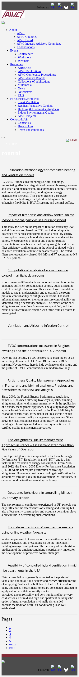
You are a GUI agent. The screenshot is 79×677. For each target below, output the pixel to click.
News (21, 88)
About (13, 29)
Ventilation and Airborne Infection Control (38, 325)
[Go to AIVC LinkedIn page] (53, 7)
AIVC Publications (29, 71)
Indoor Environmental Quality (36, 112)
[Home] (13, 17)
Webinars (23, 60)
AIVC (21, 33)
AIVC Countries (27, 36)
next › (12, 644)
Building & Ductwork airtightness (38, 109)
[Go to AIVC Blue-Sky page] (66, 7)
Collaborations (26, 47)
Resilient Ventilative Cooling (35, 105)
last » (12, 647)
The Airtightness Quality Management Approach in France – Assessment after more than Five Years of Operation (38, 444)
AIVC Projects (27, 116)
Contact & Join (19, 119)
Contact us (24, 122)
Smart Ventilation (28, 102)
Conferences (25, 54)
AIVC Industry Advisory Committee (39, 43)
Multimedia (25, 85)
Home (13, 143)
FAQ (21, 95)
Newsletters (25, 91)
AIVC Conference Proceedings (37, 74)
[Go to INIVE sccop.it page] (73, 7)
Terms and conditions (31, 129)
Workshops (24, 57)
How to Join (25, 126)
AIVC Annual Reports (31, 78)
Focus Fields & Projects (24, 98)
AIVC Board (25, 40)
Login (73, 139)
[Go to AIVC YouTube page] (60, 7)
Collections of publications (34, 81)
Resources (16, 64)
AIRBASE (24, 67)
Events (14, 50)
